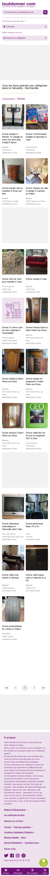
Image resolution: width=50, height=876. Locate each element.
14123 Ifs (29, 537)
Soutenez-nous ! (32, 843)
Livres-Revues (31, 147)
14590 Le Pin (31, 588)
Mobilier (5, 198)
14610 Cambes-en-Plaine (35, 201)
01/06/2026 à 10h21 (33, 292)
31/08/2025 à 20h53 (9, 639)
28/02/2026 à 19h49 (33, 397)
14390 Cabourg (8, 588)
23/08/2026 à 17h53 (9, 153)
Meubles (5, 147)
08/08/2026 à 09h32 (33, 153)
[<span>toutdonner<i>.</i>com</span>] (18, 5)
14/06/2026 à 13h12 (9, 292)
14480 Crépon (7, 636)
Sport (28, 534)
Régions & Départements (15, 810)
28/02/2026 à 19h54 (33, 343)
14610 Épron (7, 150)
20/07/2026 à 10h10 (33, 204)
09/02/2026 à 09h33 (33, 449)
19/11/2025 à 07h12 (9, 591)
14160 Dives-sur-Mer (10, 201)
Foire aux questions (22, 827)
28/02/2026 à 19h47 (9, 449)
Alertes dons (44, 864)
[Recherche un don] (45, 12)
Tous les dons (8, 99)
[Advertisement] (25, 62)
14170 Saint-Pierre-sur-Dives (35, 339)
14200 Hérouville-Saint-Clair (13, 537)
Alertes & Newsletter (13, 843)
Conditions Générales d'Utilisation (18, 832)
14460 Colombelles (9, 340)
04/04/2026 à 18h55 (9, 343)
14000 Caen (30, 150)
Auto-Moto (6, 634)
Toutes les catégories (16, 38)
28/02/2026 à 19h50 (9, 397)
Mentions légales (11, 837)
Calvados (10, 27)
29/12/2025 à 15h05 (33, 539)
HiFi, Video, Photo (8, 534)
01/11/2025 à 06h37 (33, 591)
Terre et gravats (8, 286)
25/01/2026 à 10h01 (9, 539)
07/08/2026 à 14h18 (9, 204)
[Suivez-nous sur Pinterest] (24, 856)
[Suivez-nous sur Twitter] (6, 856)
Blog (23, 837)
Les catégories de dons (14, 815)
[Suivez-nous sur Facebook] (12, 856)
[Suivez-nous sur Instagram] (17, 856)
